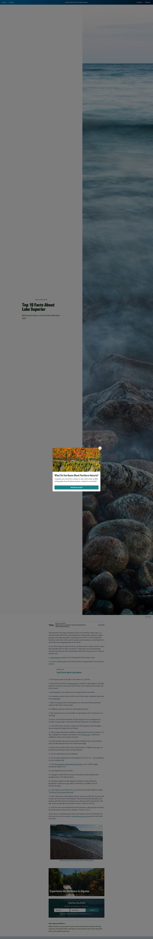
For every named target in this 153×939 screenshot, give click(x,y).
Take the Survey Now (76, 487)
